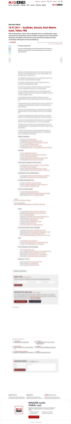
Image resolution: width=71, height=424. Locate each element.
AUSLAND (33, 5)
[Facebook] (10, 46)
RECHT (28, 5)
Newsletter (37, 1)
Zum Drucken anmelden (58, 43)
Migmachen (43, 1)
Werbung (55, 1)
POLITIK (10, 5)
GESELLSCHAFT (16, 5)
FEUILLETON (38, 5)
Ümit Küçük (13, 42)
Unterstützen (49, 1)
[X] (10, 49)
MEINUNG (44, 5)
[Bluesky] (10, 51)
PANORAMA (23, 5)
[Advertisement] (35, 15)
